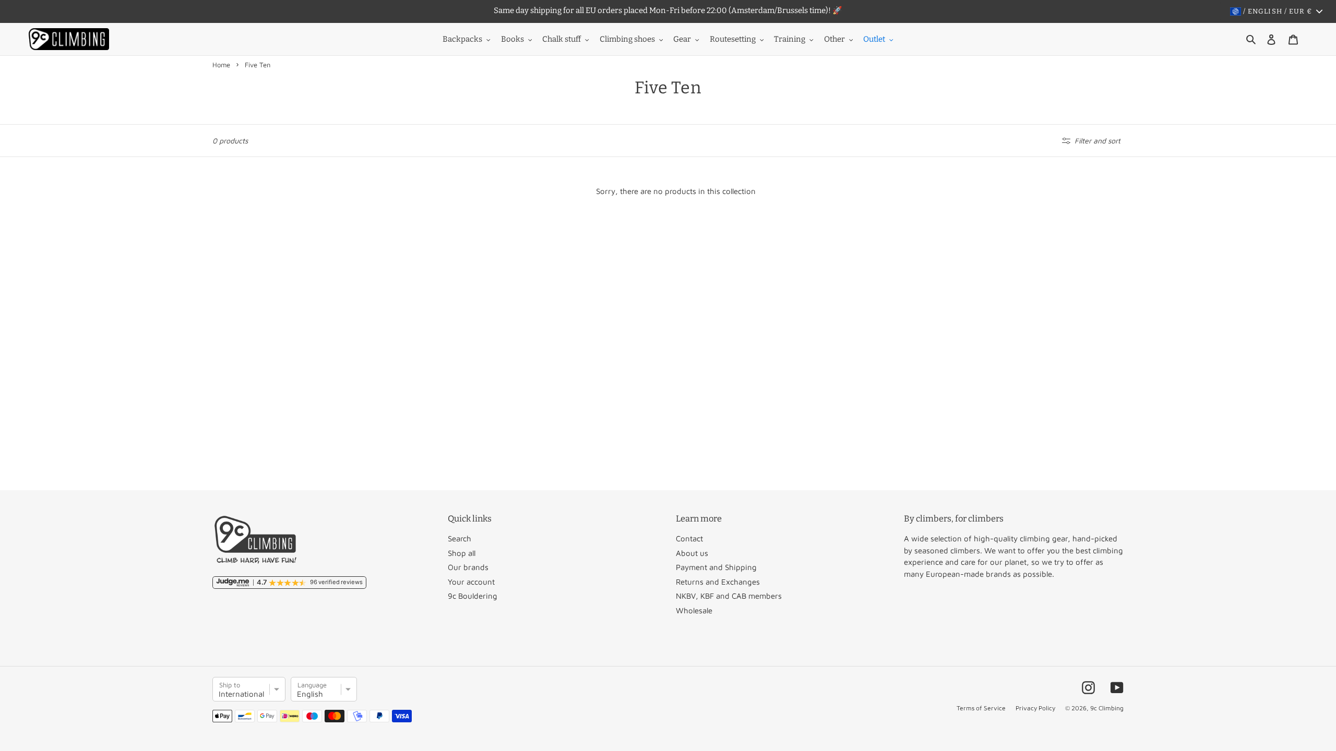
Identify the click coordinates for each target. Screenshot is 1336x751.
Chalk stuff (561, 39)
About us (692, 553)
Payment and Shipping (716, 567)
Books (512, 39)
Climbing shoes (627, 39)
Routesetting (733, 39)
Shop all (461, 553)
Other (834, 39)
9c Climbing (1107, 708)
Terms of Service (981, 708)
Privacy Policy (1035, 708)
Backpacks (462, 39)
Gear (682, 39)
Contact (689, 538)
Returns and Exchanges (718, 581)
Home (221, 64)
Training (789, 39)
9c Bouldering (472, 595)
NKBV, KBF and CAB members (729, 595)
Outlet (874, 39)
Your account (471, 581)
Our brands (468, 567)
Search (459, 538)
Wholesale (694, 610)
